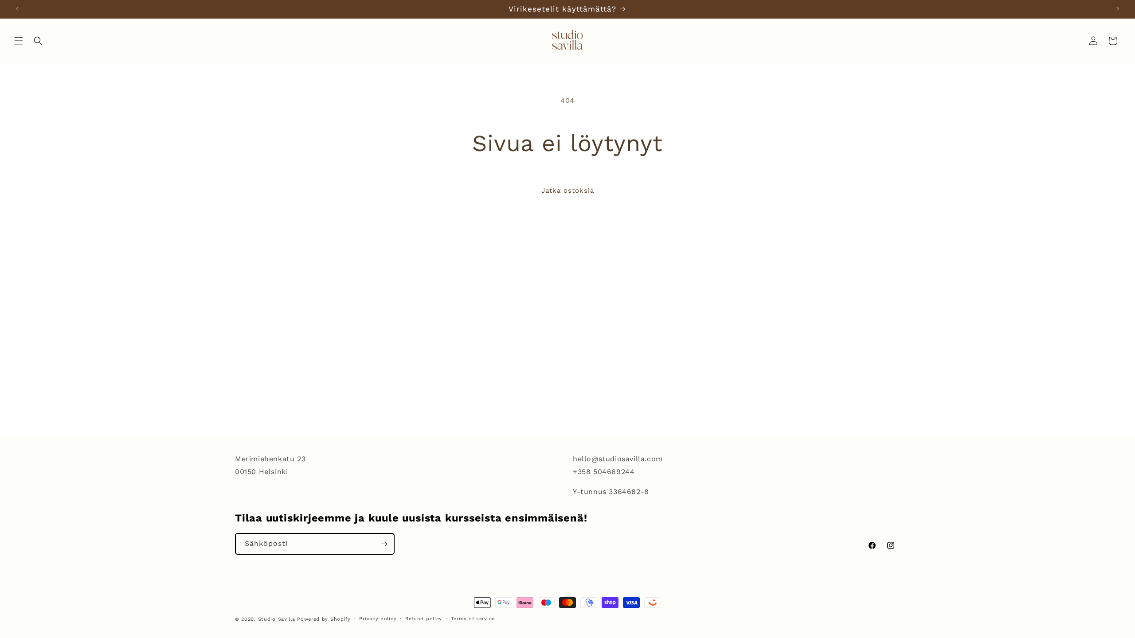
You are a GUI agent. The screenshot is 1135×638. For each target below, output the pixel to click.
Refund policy (423, 619)
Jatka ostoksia (567, 191)
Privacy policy (377, 619)
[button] (18, 41)
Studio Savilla (276, 619)
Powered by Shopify (324, 619)
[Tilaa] (384, 544)
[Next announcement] (1117, 8)
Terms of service (473, 619)
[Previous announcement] (17, 8)
